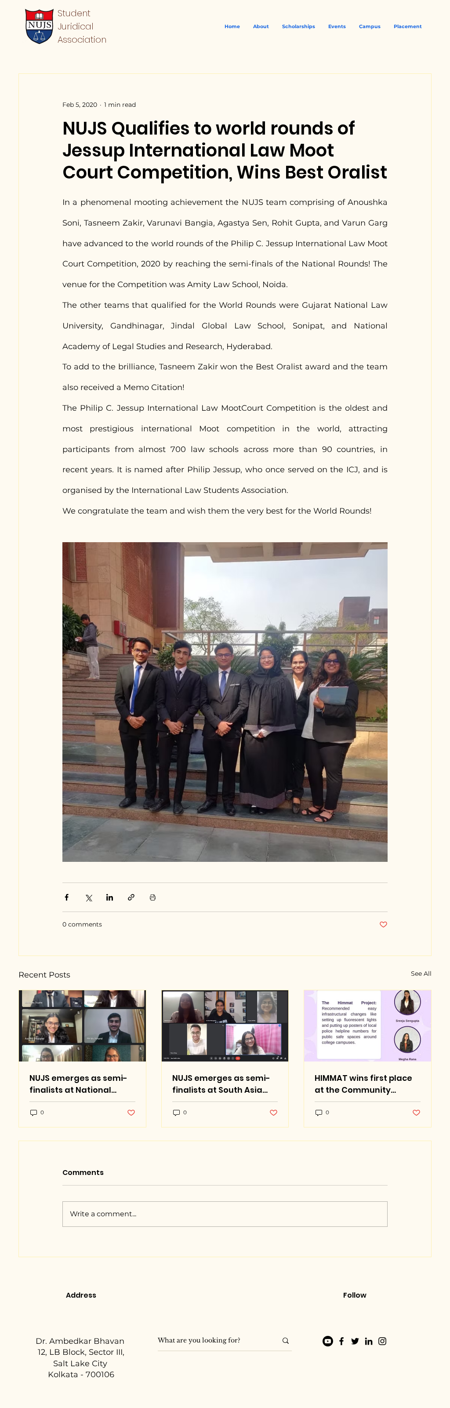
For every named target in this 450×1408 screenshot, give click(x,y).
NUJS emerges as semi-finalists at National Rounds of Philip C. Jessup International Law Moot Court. (82, 1084)
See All (421, 974)
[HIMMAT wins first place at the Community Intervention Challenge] (367, 1025)
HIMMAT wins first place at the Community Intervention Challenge (363, 1084)
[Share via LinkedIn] (109, 897)
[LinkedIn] (368, 1341)
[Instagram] (382, 1341)
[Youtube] (328, 1341)
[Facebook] (341, 1341)
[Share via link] (131, 897)
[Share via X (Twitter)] (88, 897)
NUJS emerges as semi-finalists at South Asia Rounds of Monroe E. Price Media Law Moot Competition (224, 1084)
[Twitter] (355, 1341)
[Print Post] (153, 897)
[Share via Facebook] (66, 897)
